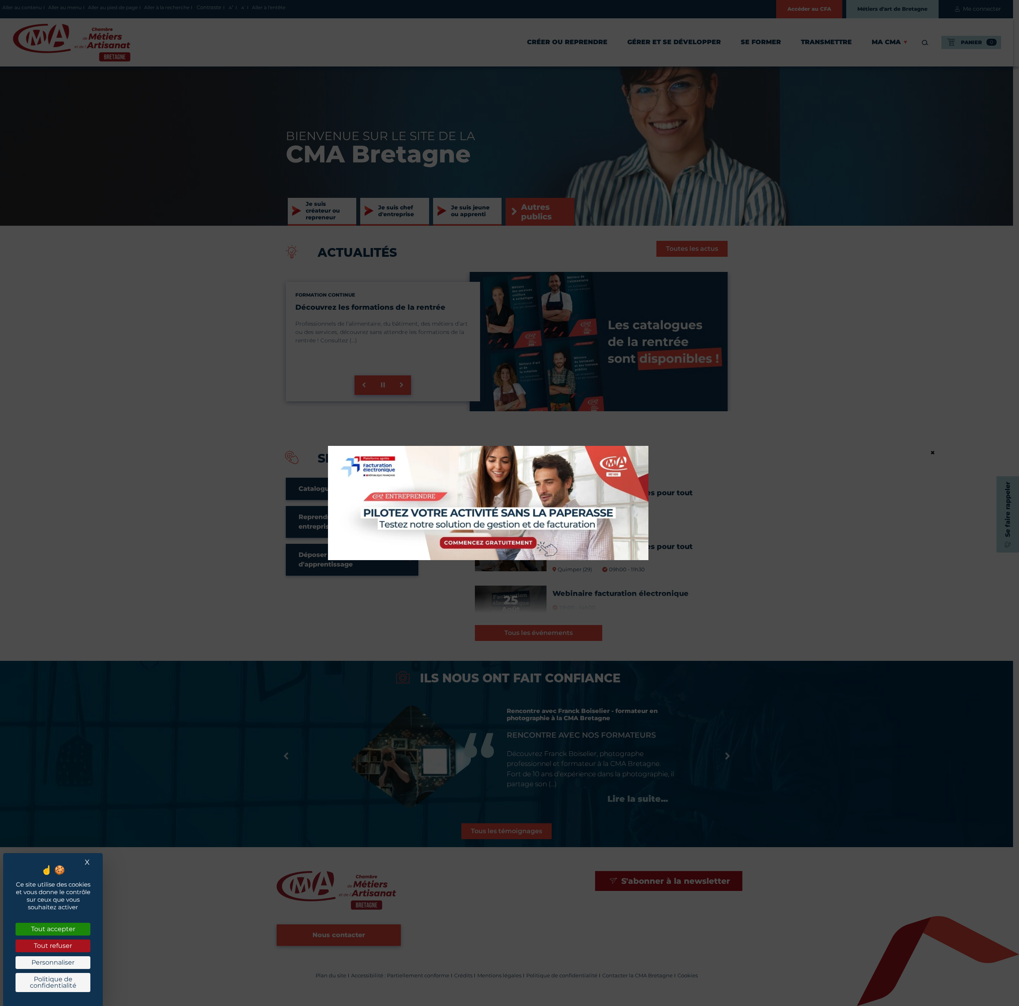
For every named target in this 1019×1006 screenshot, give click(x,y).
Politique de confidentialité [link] (53, 982)
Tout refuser (53, 945)
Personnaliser (52, 962)
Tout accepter (53, 929)
